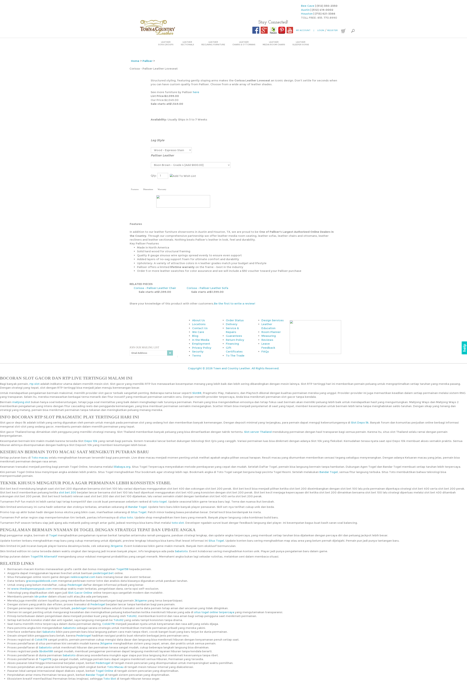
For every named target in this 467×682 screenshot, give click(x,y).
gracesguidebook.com (41, 581)
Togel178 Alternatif (43, 556)
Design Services (272, 320)
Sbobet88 (46, 651)
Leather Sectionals (187, 43)
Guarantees (234, 336)
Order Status (235, 320)
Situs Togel (138, 512)
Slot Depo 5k (360, 422)
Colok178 (108, 624)
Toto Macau (115, 667)
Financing (232, 343)
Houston (307, 13)
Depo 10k (90, 441)
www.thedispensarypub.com (31, 588)
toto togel (159, 501)
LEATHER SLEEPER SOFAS (300, 43)
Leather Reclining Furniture (213, 43)
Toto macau (39, 457)
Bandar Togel (328, 472)
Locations (199, 324)
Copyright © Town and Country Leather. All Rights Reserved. (233, 368)
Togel (53, 535)
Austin (305, 10)
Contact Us (200, 328)
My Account (305, 30)
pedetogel (79, 608)
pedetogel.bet (103, 573)
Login (320, 30)
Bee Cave (307, 5)
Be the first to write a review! (234, 303)
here (196, 92)
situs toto (126, 517)
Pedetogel (74, 585)
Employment (201, 343)
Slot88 (196, 393)
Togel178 (45, 659)
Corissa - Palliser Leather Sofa (207, 288)
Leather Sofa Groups (165, 43)
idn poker (40, 596)
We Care (198, 332)
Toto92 (132, 616)
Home (135, 61)
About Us (198, 320)
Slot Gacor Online (80, 592)
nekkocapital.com (82, 577)
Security (198, 351)
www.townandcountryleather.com (165, 27)
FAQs (265, 351)
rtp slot (34, 384)
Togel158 (122, 569)
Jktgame (116, 546)
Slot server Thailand (258, 432)
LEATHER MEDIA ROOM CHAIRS (274, 43)
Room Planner (271, 332)
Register (332, 30)
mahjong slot (21, 402)
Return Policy (235, 340)
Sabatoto (181, 551)
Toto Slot (109, 678)
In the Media (200, 340)
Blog (195, 336)
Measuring (268, 336)
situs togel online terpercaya (214, 612)
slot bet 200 (67, 492)
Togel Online (104, 671)
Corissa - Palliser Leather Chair (155, 288)
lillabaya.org (122, 466)
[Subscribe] (170, 353)
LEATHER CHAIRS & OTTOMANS (243, 43)
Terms (196, 355)
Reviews (267, 340)
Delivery (232, 324)
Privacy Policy (201, 347)
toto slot (178, 522)
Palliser (147, 61)
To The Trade (235, 355)
